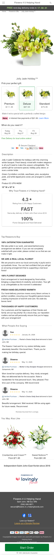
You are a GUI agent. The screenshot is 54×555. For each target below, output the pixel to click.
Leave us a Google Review (27, 523)
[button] (48, 549)
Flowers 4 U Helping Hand (27, 3)
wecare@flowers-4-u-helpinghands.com (27, 506)
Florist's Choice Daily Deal (29, 339)
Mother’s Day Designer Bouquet (31, 367)
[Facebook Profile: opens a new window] (24, 515)
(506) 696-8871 (27, 504)
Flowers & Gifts (14, 11)
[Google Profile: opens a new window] (30, 515)
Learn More (44, 118)
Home (4, 11)
